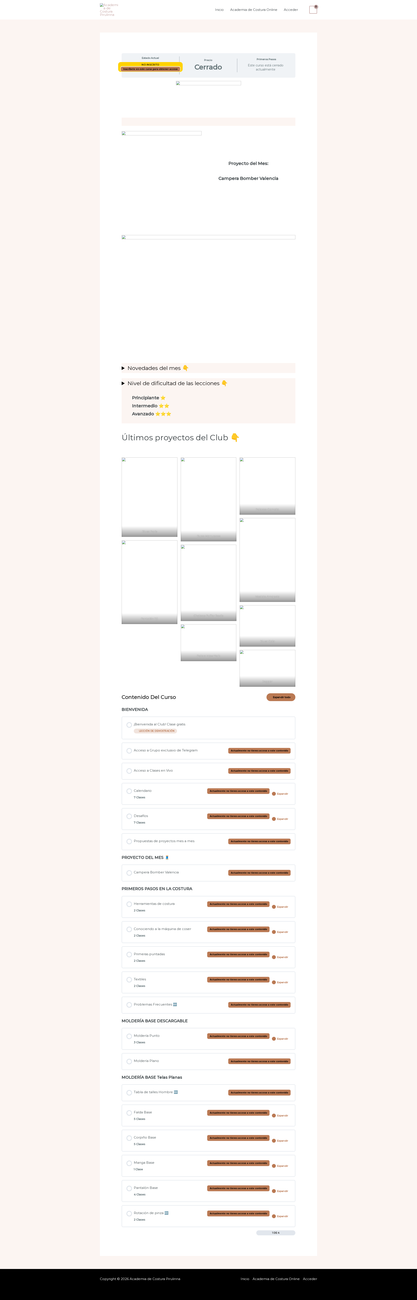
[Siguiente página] (293, 1233)
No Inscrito (150, 64)
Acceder (291, 10)
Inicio (219, 10)
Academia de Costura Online (253, 10)
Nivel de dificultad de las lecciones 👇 (177, 383)
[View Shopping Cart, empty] (313, 10)
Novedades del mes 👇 (158, 368)
